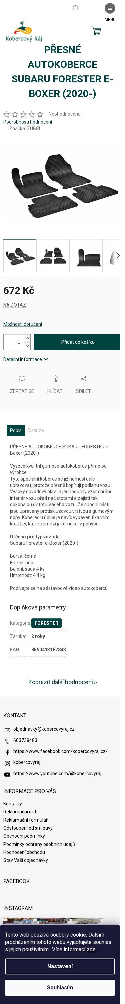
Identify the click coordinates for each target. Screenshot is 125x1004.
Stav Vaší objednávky (25, 860)
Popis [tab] (16, 430)
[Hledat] (75, 8)
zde (91, 949)
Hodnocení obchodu (24, 852)
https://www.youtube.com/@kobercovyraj (57, 773)
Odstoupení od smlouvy (28, 828)
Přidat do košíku (78, 342)
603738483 (25, 740)
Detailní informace (22, 359)
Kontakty (12, 803)
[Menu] (110, 8)
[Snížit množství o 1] (27, 346)
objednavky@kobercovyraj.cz (44, 729)
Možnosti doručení (22, 324)
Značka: (24, 128)
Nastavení (60, 966)
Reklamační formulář (25, 820)
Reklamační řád (19, 811)
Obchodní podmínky (24, 836)
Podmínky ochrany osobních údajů (39, 844)
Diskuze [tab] (35, 430)
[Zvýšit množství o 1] (27, 338)
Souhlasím (60, 987)
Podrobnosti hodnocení (27, 122)
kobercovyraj (26, 762)
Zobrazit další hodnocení (60, 682)
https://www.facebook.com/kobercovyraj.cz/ (60, 751)
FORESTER (46, 623)
